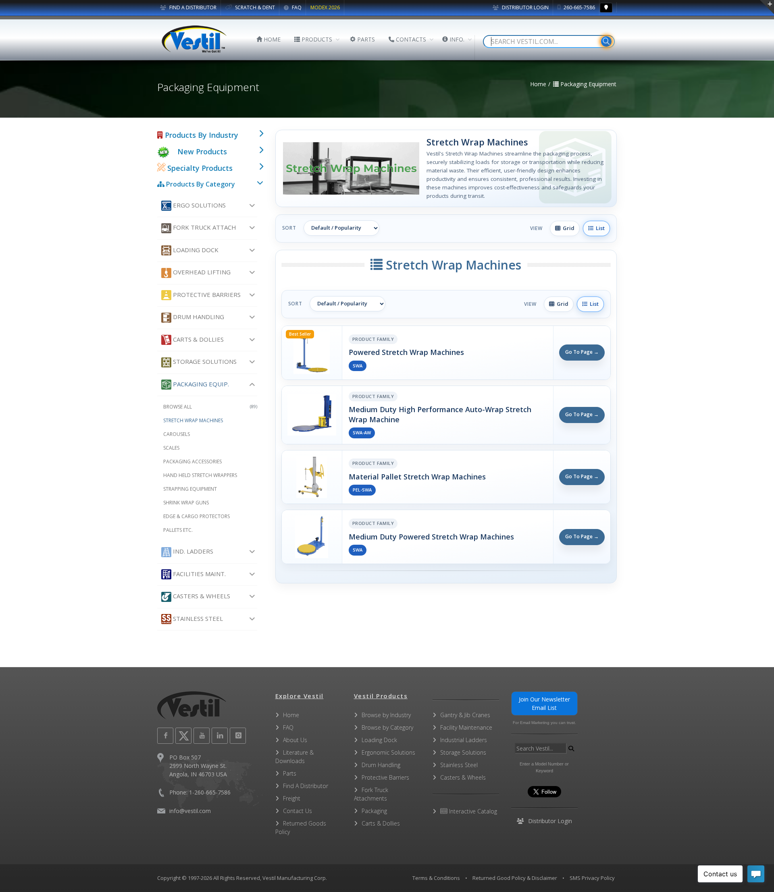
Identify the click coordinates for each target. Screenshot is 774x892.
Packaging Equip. (200, 384)
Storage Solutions (204, 361)
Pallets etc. (178, 530)
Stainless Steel (197, 618)
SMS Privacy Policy (592, 878)
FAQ (296, 7)
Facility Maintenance (466, 727)
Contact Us (297, 811)
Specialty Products (199, 168)
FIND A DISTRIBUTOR (192, 7)
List (599, 228)
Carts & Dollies (197, 339)
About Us (295, 740)
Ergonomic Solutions (388, 752)
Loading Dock (194, 250)
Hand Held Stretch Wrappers (200, 475)
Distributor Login (525, 7)
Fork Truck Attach (203, 227)
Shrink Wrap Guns (186, 502)
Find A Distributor (305, 786)
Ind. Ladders (192, 551)
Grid (567, 228)
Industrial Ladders (463, 740)
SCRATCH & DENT (254, 7)
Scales (171, 447)
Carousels (176, 434)
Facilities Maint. (198, 574)
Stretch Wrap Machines (193, 420)
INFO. (456, 39)
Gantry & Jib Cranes (465, 715)
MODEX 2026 (325, 7)
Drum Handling (197, 317)
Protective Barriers (206, 294)
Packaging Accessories (192, 461)
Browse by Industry (386, 715)
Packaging (374, 811)
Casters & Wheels (200, 596)
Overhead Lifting (201, 272)
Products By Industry (200, 135)
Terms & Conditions (436, 878)
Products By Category (199, 184)
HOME (271, 39)
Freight (291, 798)
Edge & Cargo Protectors (196, 516)
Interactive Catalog (472, 811)
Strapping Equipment (190, 488)
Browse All (210, 406)
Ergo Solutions (198, 205)
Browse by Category (387, 727)
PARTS (365, 39)
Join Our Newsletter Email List (544, 703)
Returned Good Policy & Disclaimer (514, 878)
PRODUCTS (316, 39)
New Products (202, 151)
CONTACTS (410, 39)
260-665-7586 (578, 7)
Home (291, 715)
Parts (289, 773)
